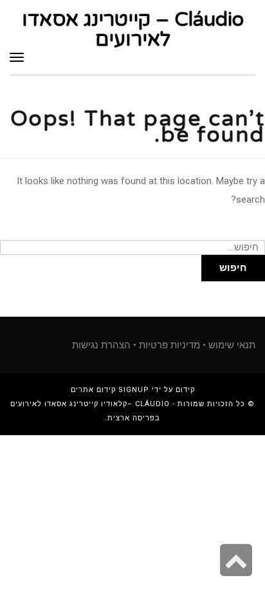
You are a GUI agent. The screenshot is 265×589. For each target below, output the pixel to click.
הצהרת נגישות (101, 345)
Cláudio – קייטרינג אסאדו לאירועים (133, 30)
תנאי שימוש (231, 345)
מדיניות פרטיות (169, 345)
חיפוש (233, 268)
